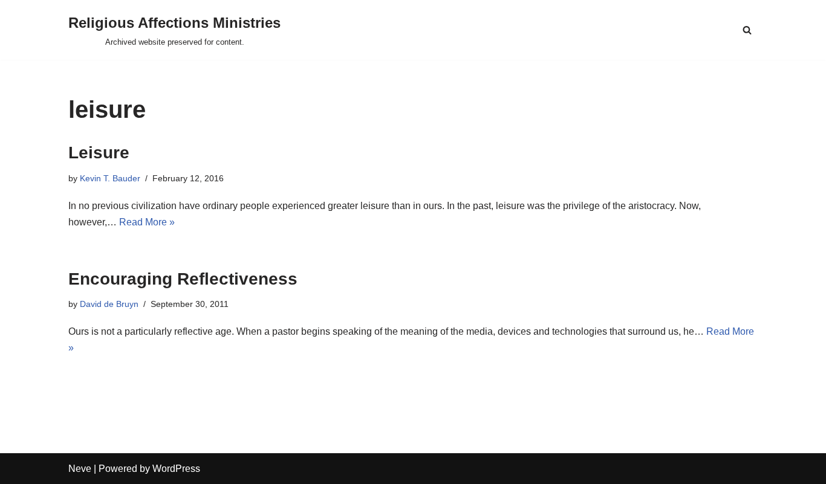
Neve (79, 468)
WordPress (176, 468)
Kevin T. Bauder (110, 178)
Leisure (98, 152)
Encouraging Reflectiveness (183, 278)
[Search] (747, 29)
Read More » (147, 222)
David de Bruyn (109, 304)
